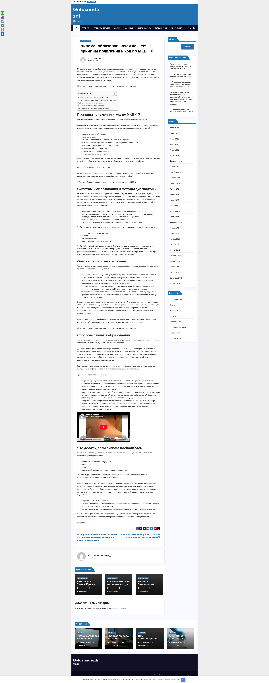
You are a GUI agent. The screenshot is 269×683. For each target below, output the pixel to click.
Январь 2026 (175, 167)
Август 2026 (175, 128)
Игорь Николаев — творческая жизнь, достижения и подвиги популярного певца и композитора (97, 537)
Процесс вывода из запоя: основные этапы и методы (118, 639)
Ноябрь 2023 (175, 239)
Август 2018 (175, 284)
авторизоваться (119, 609)
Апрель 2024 (175, 211)
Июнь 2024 (174, 200)
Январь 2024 (175, 228)
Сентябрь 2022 (176, 261)
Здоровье (129, 28)
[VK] (2, 26)
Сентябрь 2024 (176, 183)
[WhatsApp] (2, 13)
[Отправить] (2, 34)
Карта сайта (191, 675)
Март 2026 (174, 156)
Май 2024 (174, 206)
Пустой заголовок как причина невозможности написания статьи (180, 66)
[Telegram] (2, 21)
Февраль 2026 (176, 161)
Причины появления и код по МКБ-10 (94, 98)
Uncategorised (86, 41)
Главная (85, 28)
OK (183, 679)
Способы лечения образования (92, 105)
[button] (190, 28)
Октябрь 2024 (175, 178)
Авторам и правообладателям (174, 675)
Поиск (172, 39)
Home (150, 675)
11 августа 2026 (85, 642)
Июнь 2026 (174, 139)
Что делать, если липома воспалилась (94, 108)
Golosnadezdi (85, 660)
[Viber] (2, 17)
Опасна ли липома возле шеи (91, 103)
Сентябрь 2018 (176, 278)
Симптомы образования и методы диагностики (98, 100)
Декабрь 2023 (175, 233)
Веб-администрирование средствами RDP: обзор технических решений (180, 84)
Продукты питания (102, 28)
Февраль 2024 (176, 222)
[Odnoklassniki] (2, 30)
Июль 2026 (174, 133)
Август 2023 (175, 250)
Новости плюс (176, 322)
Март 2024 (174, 217)
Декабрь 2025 (175, 172)
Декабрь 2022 (175, 256)
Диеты (117, 28)
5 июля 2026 (145, 642)
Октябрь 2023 (175, 245)
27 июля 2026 (115, 642)
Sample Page (158, 675)
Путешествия (161, 28)
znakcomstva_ (96, 58)
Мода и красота (144, 28)
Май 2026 (174, 144)
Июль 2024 (174, 195)
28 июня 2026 (176, 642)
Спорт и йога (176, 28)
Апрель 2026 (175, 150)
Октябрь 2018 (175, 272)
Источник (81, 523)
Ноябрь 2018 (175, 267)
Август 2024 (175, 189)
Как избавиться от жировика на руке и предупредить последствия (118, 585)
